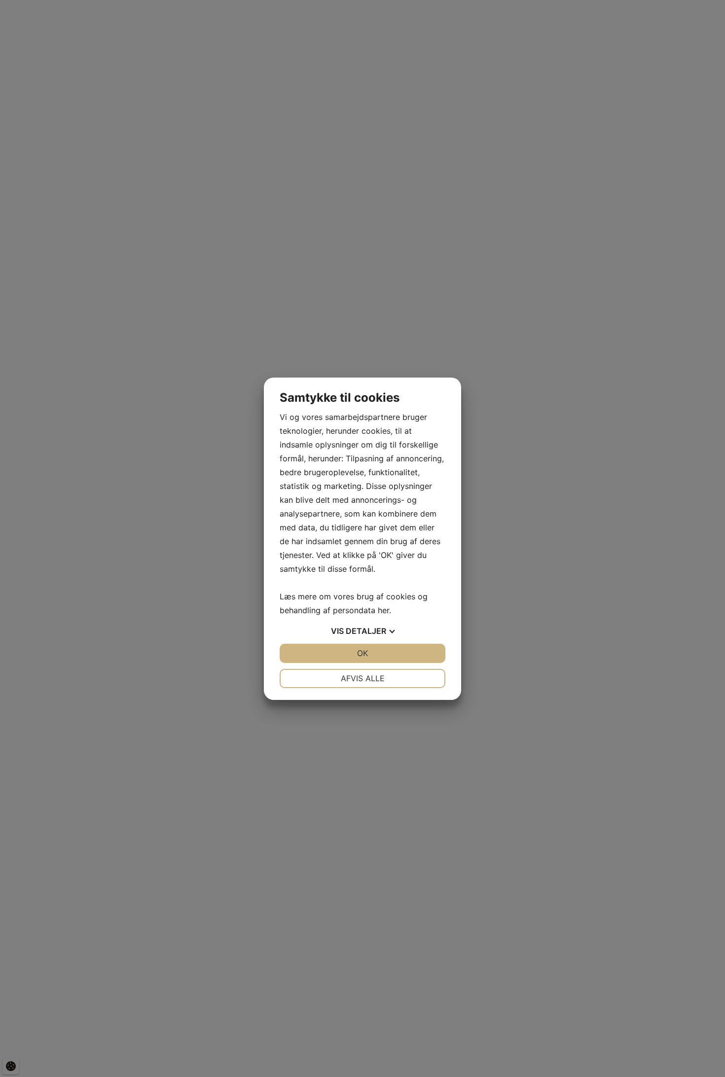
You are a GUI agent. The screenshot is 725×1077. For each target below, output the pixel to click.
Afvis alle (363, 678)
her (383, 610)
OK (362, 653)
